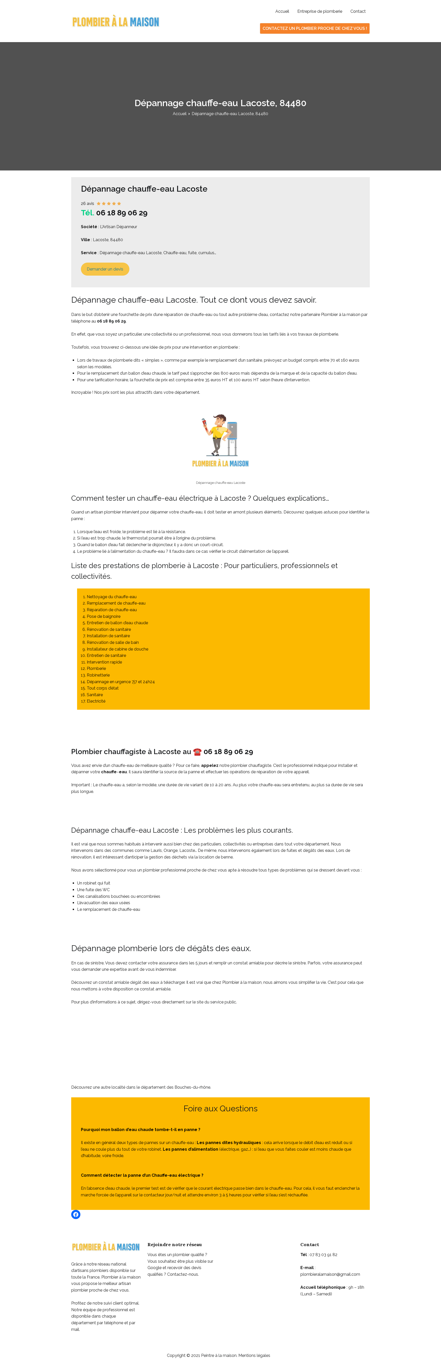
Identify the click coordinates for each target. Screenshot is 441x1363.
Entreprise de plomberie (319, 11)
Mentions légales (254, 1355)
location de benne (216, 857)
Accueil (282, 11)
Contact (358, 11)
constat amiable (155, 989)
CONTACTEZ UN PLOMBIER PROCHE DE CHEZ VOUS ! (315, 28)
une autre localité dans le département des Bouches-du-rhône (151, 1087)
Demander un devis (105, 269)
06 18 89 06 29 (122, 212)
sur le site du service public (211, 1002)
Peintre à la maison (219, 1355)
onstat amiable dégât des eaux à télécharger (143, 982)
